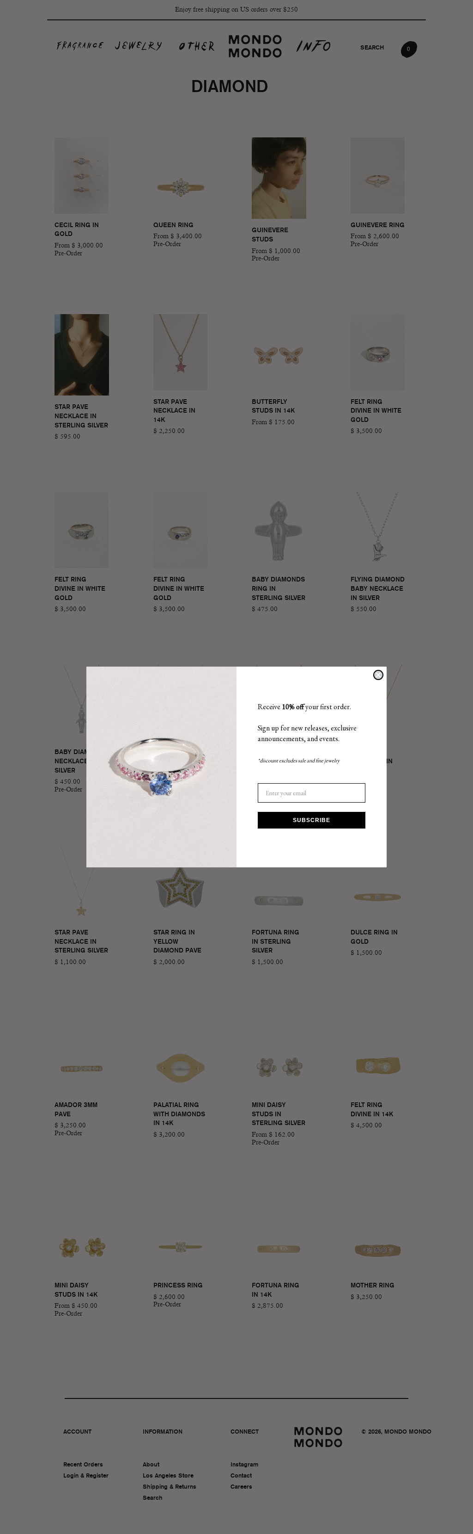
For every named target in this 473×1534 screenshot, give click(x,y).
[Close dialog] (378, 675)
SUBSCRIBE (311, 820)
